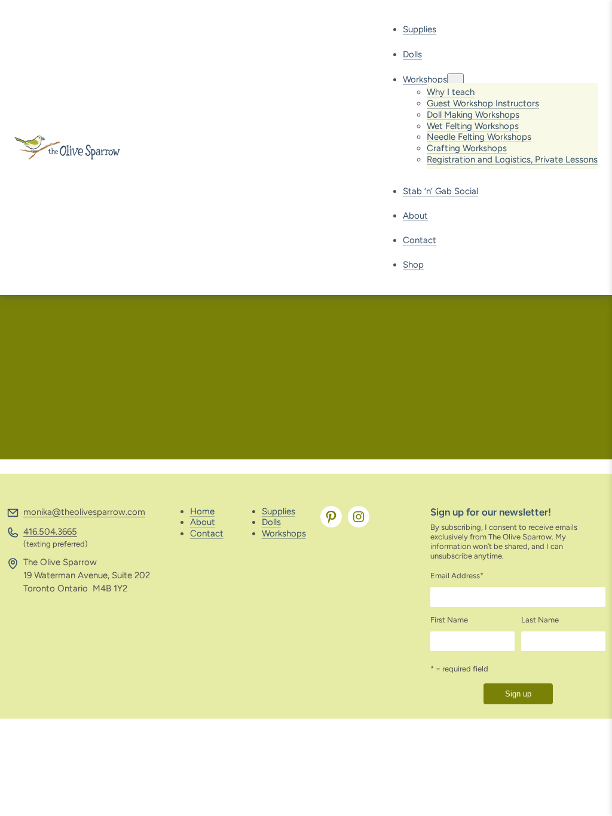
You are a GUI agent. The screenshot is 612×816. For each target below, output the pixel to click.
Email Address (457, 575)
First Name (449, 619)
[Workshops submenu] (455, 79)
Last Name (540, 619)
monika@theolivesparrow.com (84, 512)
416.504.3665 (50, 531)
